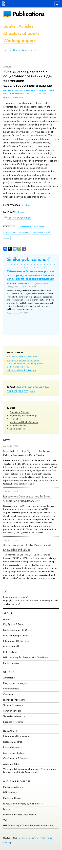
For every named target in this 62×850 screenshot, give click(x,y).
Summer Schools (12, 710)
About (8, 613)
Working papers (19, 40)
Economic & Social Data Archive (19, 814)
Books (9, 26)
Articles (26, 26)
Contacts (23, 837)
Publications (28, 14)
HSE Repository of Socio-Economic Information (28, 825)
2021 (14, 390)
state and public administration (21, 369)
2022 (9, 390)
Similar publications (26, 259)
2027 (24, 386)
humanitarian (33, 359)
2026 (30, 386)
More (32, 390)
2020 (20, 390)
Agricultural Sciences (19, 412)
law (27, 363)
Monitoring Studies (13, 752)
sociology (24, 366)
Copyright (33, 837)
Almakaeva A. (18, 97)
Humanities (15, 418)
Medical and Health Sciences (24, 422)
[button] (8, 264)
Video (6, 820)
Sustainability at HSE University (19, 629)
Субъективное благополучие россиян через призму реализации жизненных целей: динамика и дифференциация (31, 274)
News (6, 440)
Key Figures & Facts (13, 624)
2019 (26, 390)
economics (31, 356)
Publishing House (12, 797)
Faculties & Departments (16, 635)
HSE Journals (10, 792)
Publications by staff (14, 787)
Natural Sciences (18, 425)
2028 (19, 386)
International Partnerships (16, 641)
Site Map (7, 842)
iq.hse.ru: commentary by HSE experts (22, 803)
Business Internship (13, 721)
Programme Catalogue (15, 683)
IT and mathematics (16, 363)
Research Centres (12, 741)
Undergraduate (11, 688)
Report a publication (11, 50)
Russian (21, 212)
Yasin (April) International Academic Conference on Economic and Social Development (30, 771)
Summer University (13, 705)
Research (10, 730)
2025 (35, 386)
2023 (47, 386)
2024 (41, 386)
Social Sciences (17, 428)
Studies (8, 672)
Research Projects (12, 747)
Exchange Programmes (14, 699)
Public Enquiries (11, 663)
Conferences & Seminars (16, 758)
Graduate (8, 694)
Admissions (9, 677)
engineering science (16, 359)
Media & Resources (17, 781)
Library (6, 809)
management (36, 363)
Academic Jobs (11, 763)
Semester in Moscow (14, 716)
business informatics (16, 356)
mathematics (13, 366)
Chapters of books (21, 33)
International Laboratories (16, 736)
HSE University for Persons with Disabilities (25, 657)
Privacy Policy (46, 837)
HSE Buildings (10, 652)
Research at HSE (29, 50)
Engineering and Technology (23, 415)
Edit (57, 847)
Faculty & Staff (11, 646)
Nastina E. (7, 97)
